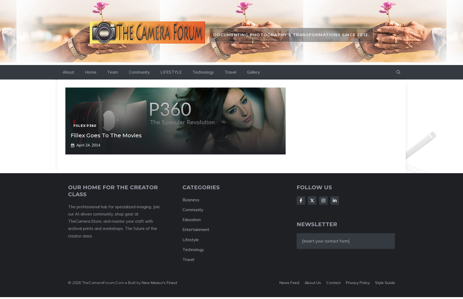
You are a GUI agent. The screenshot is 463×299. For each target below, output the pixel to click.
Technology (203, 72)
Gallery (253, 72)
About (68, 72)
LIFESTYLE (171, 72)
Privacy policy (358, 282)
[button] (398, 72)
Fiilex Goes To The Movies (106, 135)
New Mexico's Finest (159, 282)
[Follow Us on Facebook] (301, 200)
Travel (230, 72)
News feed (289, 282)
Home (90, 72)
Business (190, 199)
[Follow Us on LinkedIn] (334, 200)
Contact (333, 282)
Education (191, 219)
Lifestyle (190, 239)
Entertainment (195, 229)
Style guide (385, 282)
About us (313, 282)
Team (112, 72)
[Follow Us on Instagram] (323, 200)
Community (139, 72)
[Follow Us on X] (312, 200)
